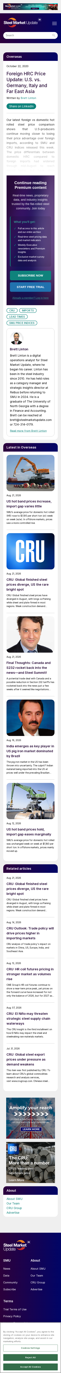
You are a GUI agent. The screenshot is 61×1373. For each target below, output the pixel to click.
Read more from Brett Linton (28, 430)
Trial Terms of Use (15, 1309)
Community (10, 1282)
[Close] (57, 1326)
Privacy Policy (12, 1316)
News (6, 1268)
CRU (12, 310)
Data (6, 1275)
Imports (28, 310)
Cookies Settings (30, 1348)
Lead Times (17, 316)
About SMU (15, 1199)
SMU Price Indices (21, 323)
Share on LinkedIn (21, 106)
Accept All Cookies (30, 1366)
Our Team (13, 1203)
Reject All (30, 1357)
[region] (30, 1347)
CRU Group (14, 1208)
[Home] (27, 23)
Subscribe (9, 1289)
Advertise (13, 1212)
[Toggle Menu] (54, 23)
